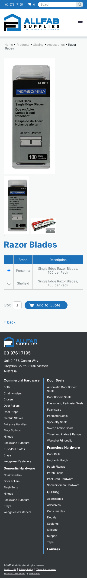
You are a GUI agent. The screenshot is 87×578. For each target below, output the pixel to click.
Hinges (8, 436)
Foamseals (54, 409)
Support (52, 536)
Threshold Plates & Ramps (64, 434)
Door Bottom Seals (59, 397)
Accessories (56, 44)
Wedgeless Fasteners (17, 461)
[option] (43, 116)
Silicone (52, 529)
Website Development (14, 573)
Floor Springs (12, 430)
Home (8, 44)
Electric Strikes (13, 418)
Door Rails (53, 454)
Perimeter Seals (57, 416)
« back (10, 322)
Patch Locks (55, 473)
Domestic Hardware (19, 468)
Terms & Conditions (46, 569)
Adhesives (54, 505)
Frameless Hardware (63, 447)
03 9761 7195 (14, 4)
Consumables (56, 511)
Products (22, 44)
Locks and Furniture (16, 443)
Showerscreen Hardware (63, 485)
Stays (7, 455)
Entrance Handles (15, 424)
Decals (51, 517)
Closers (8, 399)
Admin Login (10, 569)
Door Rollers (11, 405)
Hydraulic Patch (57, 460)
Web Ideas (34, 573)
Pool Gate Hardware (60, 479)
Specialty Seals (57, 422)
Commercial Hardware (21, 380)
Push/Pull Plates (14, 449)
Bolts (7, 387)
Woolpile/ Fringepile (59, 440)
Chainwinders (13, 393)
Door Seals (55, 380)
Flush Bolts (11, 487)
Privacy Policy (26, 569)
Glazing (38, 44)
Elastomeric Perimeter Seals (65, 403)
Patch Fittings (56, 466)
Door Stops (11, 412)
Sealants (52, 523)
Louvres (53, 549)
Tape (50, 542)
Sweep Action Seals (60, 428)
